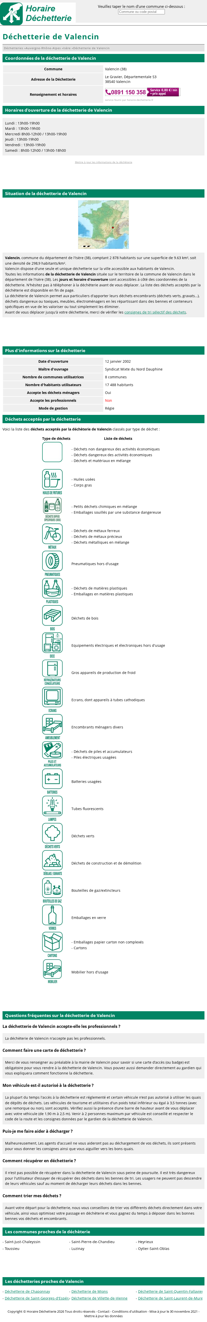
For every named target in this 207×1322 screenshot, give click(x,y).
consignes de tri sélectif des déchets (155, 312)
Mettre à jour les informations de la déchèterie (103, 162)
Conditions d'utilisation (129, 1311)
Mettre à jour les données (103, 1316)
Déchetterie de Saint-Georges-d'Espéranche (42, 1298)
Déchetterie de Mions (89, 1291)
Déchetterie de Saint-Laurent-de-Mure (170, 1298)
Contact (104, 1311)
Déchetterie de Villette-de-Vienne (99, 1298)
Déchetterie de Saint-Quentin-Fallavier (170, 1291)
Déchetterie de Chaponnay (27, 1291)
